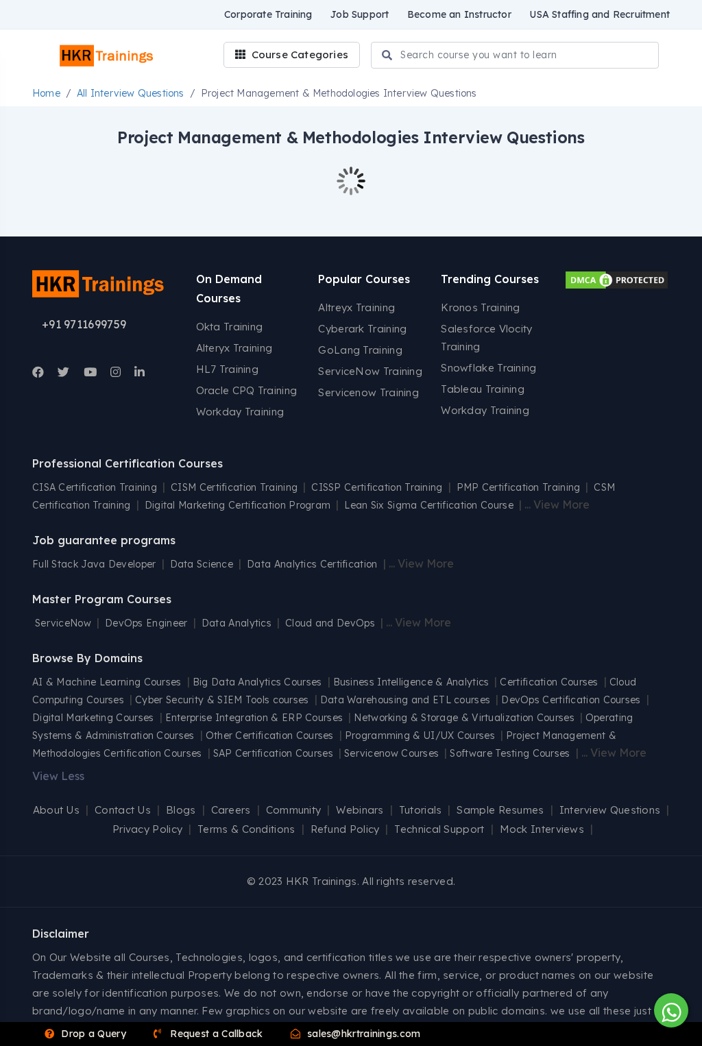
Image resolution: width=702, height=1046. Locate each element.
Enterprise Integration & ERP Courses (254, 717)
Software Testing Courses (510, 753)
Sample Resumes (500, 809)
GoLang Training (360, 349)
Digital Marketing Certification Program (238, 505)
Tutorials (420, 809)
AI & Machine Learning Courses (107, 682)
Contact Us (123, 809)
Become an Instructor (459, 14)
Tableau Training (482, 389)
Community (294, 809)
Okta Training (229, 326)
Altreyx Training (356, 307)
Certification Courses (549, 682)
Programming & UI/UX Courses (420, 735)
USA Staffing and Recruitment (599, 14)
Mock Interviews (542, 829)
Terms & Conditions (246, 829)
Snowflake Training (488, 367)
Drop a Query (92, 1033)
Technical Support (439, 829)
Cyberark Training (362, 328)
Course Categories (298, 54)
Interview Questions (610, 809)
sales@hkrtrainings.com (362, 1033)
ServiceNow (63, 623)
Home (46, 93)
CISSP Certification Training (376, 487)
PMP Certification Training (519, 487)
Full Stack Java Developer (94, 564)
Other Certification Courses (270, 735)
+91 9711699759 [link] (84, 324)
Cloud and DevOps (330, 623)
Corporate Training (268, 14)
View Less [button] (58, 776)
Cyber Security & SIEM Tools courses (222, 700)
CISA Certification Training (94, 487)
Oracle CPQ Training (247, 390)
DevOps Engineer (148, 623)
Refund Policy (345, 829)
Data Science (202, 564)
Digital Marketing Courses (93, 717)
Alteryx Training (234, 347)
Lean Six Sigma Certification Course (428, 505)
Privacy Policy (147, 829)
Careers (231, 809)
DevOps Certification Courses (570, 700)
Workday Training (240, 411)
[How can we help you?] (669, 1010)
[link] (38, 372)
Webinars (359, 809)
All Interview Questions (130, 93)
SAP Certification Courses (273, 753)
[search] (387, 56)
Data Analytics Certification (312, 564)
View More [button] (561, 504)
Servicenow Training (368, 392)
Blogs (181, 809)
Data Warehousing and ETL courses (405, 700)
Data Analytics (236, 623)
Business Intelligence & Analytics (411, 682)
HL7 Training (227, 369)
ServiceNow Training (370, 371)
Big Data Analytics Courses (257, 682)
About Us (56, 809)
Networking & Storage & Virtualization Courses (464, 717)
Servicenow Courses (391, 753)
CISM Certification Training (234, 487)
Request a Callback (215, 1033)
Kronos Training (480, 307)
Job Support (359, 14)
